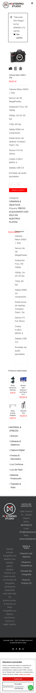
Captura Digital (18, 450)
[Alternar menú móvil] (32, 3)
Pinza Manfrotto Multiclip (12, 388)
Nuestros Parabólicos (26, 564)
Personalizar (18, 684)
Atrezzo (14, 436)
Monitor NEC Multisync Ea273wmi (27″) (23, 390)
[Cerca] (34, 660)
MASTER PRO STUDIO (19, 643)
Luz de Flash (17, 469)
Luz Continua (17, 464)
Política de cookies (24, 674)
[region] (18, 676)
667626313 (26, 525)
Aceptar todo (18, 679)
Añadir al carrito (18, 190)
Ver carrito (19, 36)
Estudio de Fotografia (26, 573)
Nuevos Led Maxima (26, 555)
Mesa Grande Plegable (13, 413)
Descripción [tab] (10, 232)
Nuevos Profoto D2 (26, 581)
